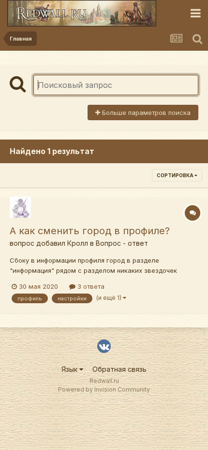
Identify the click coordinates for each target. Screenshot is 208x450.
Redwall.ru (104, 380)
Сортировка (175, 175)
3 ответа (89, 286)
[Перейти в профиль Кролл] (20, 207)
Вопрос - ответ (122, 243)
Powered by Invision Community (104, 389)
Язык (70, 369)
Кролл (77, 243)
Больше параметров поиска (145, 112)
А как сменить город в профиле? (90, 231)
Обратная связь (119, 369)
